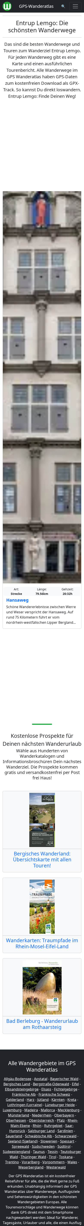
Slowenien (48, 1141)
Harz (30, 1099)
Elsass (46, 1089)
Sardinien (65, 1130)
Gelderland (15, 1099)
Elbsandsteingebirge (22, 1089)
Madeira (31, 1110)
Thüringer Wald (33, 1156)
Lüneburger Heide (60, 1104)
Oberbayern (64, 1115)
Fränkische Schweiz (54, 1094)
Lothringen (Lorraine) (24, 1104)
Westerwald (56, 1167)
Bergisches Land (16, 1084)
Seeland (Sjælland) (23, 1141)
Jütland (43, 1099)
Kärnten (58, 1099)
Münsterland (18, 1115)
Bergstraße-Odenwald (51, 1084)
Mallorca (48, 1110)
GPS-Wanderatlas (36, 6)
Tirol (52, 1156)
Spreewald (20, 1146)
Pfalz (61, 1120)
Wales (72, 1162)
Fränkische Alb (24, 1094)
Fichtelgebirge (65, 1089)
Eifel (75, 1084)
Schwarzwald (65, 1136)
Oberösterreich (41, 1120)
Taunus (39, 1151)
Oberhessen (16, 1120)
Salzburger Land (41, 1130)
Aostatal (40, 1078)
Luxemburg (12, 1110)
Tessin (53, 1151)
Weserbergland (31, 1167)
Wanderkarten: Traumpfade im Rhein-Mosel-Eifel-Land (42, 943)
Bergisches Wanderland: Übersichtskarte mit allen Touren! (42, 859)
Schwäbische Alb (38, 1136)
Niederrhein (41, 1115)
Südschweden (43, 1146)
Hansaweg (17, 600)
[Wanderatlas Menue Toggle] (75, 6)
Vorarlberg (31, 1162)
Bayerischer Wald (64, 1078)
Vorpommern (53, 1162)
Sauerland (14, 1136)
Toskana (66, 1156)
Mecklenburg (68, 1110)
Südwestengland (16, 1151)
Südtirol (64, 1146)
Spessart (67, 1141)
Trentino (12, 1162)
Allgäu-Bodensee (17, 1078)
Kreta (71, 1099)
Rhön (37, 1125)
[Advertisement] (42, 145)
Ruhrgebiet (53, 1125)
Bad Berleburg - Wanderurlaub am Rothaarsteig (42, 1023)
